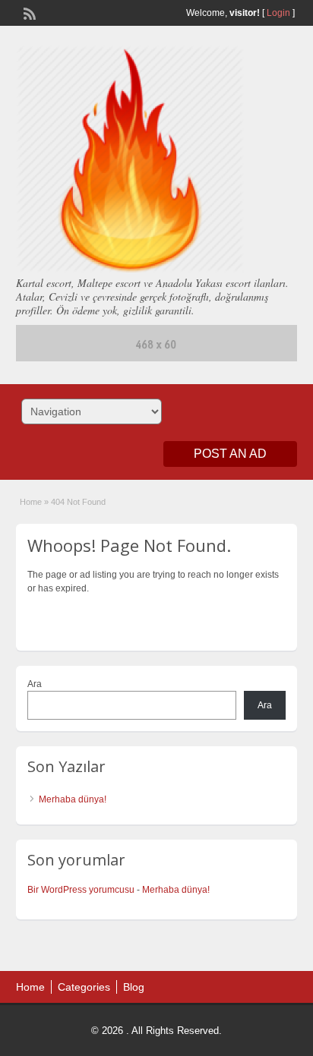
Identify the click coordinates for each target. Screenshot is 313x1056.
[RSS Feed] (28, 12)
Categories (84, 987)
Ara (34, 684)
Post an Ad (230, 453)
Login (278, 13)
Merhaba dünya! (72, 799)
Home (31, 501)
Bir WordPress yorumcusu (80, 889)
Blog (133, 987)
